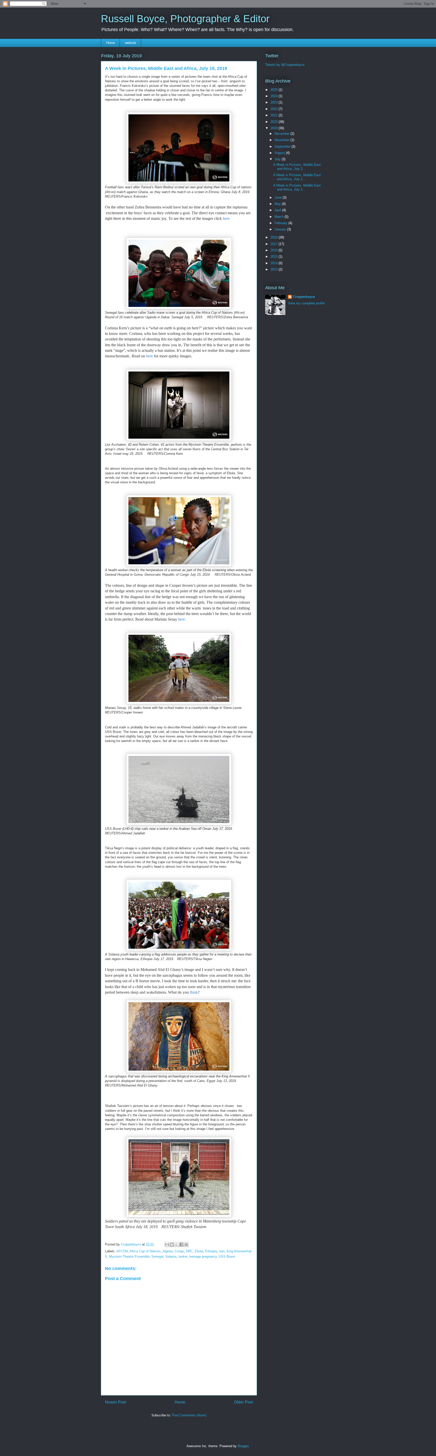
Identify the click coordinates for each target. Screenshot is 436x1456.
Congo (179, 1251)
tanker (182, 1256)
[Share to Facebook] (181, 1244)
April (278, 210)
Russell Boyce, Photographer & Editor (185, 18)
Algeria (167, 1251)
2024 (274, 96)
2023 (274, 102)
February (281, 223)
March (280, 217)
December (282, 134)
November (282, 140)
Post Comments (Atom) (189, 1415)
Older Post (243, 1402)
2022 (274, 109)
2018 (274, 237)
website (130, 43)
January (281, 229)
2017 (274, 244)
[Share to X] (176, 1244)
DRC (189, 1251)
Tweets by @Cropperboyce (285, 65)
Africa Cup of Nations (145, 1251)
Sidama (170, 1256)
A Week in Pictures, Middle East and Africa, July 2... (297, 167)
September (283, 146)
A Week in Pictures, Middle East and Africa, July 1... (297, 177)
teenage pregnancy (203, 1256)
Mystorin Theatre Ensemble (129, 1256)
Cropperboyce (304, 297)
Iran (222, 1251)
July (278, 159)
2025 (274, 90)
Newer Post (115, 1402)
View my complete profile (306, 303)
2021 (274, 115)
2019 (274, 128)
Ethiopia (211, 1251)
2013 (274, 269)
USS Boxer (227, 1256)
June (279, 197)
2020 (274, 122)
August (280, 153)
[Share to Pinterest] (186, 1244)
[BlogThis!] (171, 1244)
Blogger (243, 1446)
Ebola (199, 1251)
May (278, 204)
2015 (274, 256)
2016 (274, 250)
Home (110, 43)
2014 (274, 263)
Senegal (157, 1256)
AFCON (122, 1251)
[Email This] (167, 1244)
